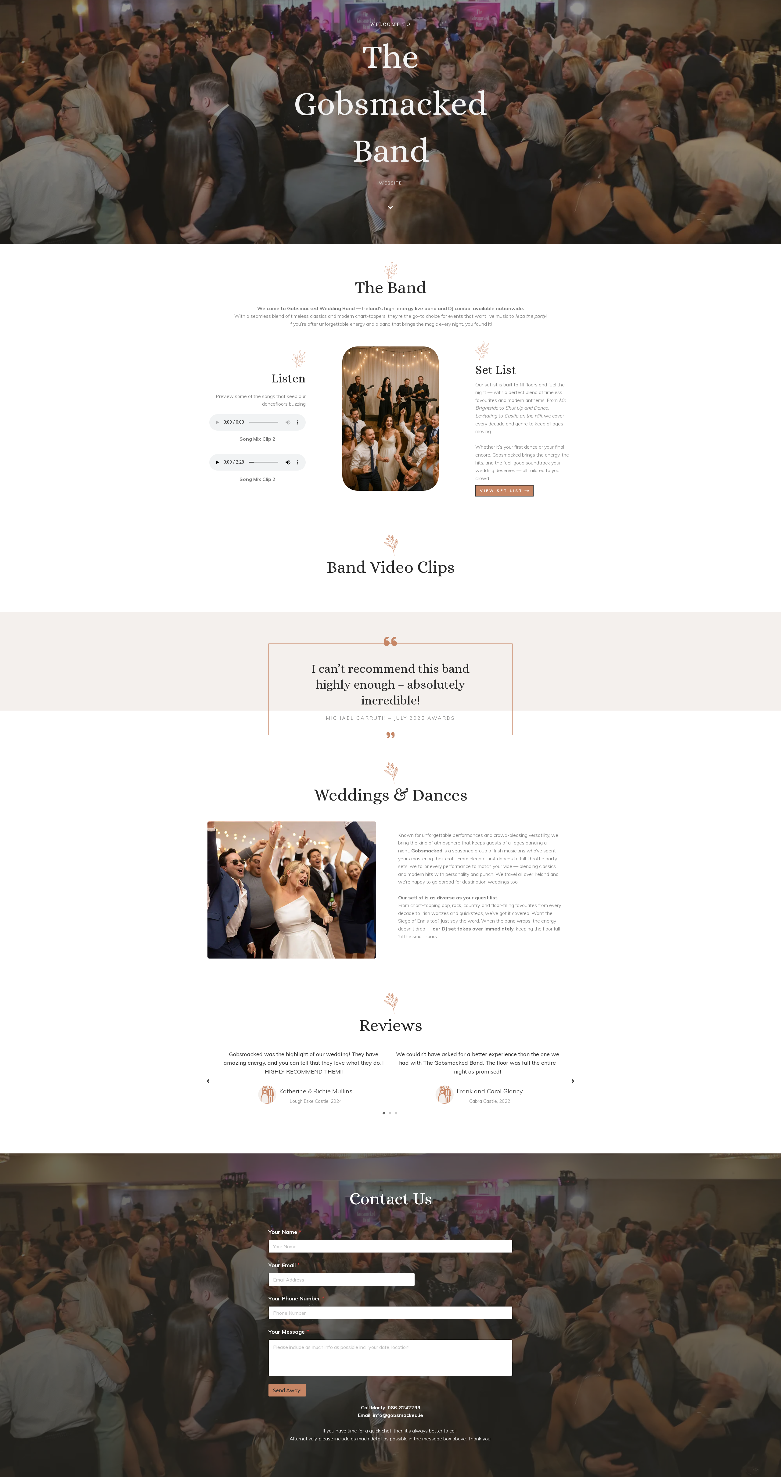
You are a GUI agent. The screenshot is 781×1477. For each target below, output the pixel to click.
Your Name (284, 1232)
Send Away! (287, 1390)
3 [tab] (397, 1113)
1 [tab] (384, 1113)
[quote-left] (390, 641)
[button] (208, 1081)
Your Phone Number (296, 1298)
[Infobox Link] (390, 202)
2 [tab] (390, 1113)
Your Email (284, 1265)
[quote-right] (390, 735)
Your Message (288, 1331)
